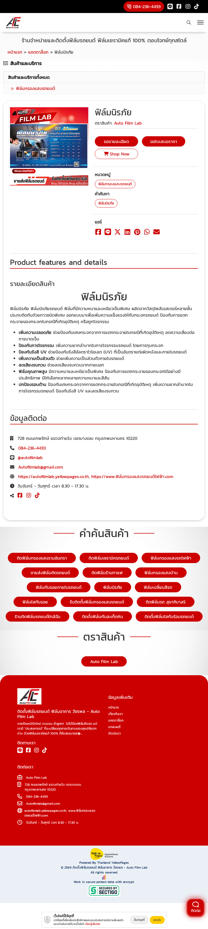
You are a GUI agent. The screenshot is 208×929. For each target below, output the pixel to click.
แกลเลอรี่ (114, 727)
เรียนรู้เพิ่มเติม (92, 924)
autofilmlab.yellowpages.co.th (45, 810)
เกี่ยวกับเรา (115, 714)
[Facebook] (179, 6)
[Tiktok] (196, 6)
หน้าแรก (113, 707)
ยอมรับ (157, 920)
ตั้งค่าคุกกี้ (139, 920)
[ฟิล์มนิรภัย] (49, 146)
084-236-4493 (32, 448)
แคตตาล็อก (115, 720)
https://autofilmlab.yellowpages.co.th (53, 476)
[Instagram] (188, 6)
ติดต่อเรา (114, 733)
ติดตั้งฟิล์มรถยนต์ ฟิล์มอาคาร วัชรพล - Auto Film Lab (110, 867)
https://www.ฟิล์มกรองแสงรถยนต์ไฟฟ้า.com (132, 476)
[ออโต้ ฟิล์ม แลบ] (13, 22)
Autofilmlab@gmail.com (40, 467)
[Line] (170, 6)
